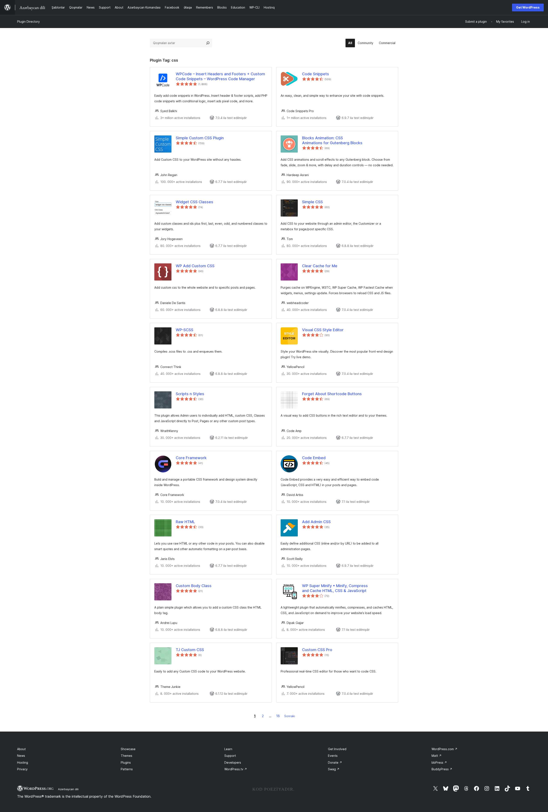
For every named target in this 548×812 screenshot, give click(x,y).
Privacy (22, 769)
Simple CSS (312, 202)
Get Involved (337, 749)
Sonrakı (289, 716)
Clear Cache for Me (319, 266)
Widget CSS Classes (194, 202)
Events (333, 755)
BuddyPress (442, 769)
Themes (126, 755)
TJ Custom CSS (190, 649)
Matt (437, 755)
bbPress (439, 762)
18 (278, 716)
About (21, 749)
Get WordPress (528, 7)
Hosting (22, 762)
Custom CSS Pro (317, 649)
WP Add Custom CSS (195, 266)
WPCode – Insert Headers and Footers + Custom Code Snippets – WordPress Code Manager (220, 76)
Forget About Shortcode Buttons (332, 394)
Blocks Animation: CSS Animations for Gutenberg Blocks (332, 140)
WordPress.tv (235, 769)
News (21, 755)
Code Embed (314, 458)
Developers (232, 762)
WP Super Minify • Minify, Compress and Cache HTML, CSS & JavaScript (335, 588)
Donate (335, 762)
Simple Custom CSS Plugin (200, 138)
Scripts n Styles (190, 394)
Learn (228, 749)
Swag (334, 769)
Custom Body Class (193, 585)
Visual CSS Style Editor (323, 330)
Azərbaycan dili (68, 789)
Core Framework (191, 458)
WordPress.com (444, 749)
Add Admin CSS (316, 522)
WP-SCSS (184, 330)
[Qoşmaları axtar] (208, 43)
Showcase (128, 749)
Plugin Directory (28, 21)
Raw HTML (185, 522)
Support (230, 755)
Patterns (127, 769)
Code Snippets (315, 74)
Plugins (126, 762)
